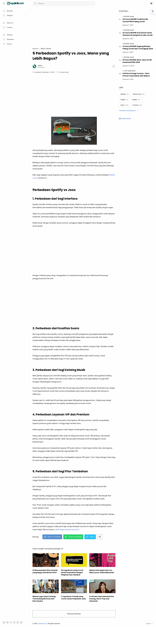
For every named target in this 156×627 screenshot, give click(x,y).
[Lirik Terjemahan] (129, 71)
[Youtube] (14, 622)
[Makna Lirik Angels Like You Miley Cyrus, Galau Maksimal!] (102, 560)
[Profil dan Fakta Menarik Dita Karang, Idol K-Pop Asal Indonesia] (102, 586)
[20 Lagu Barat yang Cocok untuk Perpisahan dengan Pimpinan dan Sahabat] (74, 560)
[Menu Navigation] (4, 3)
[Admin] (40, 65)
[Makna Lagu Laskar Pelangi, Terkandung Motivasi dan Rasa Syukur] (46, 586)
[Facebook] (4, 622)
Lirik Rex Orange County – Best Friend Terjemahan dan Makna (136, 74)
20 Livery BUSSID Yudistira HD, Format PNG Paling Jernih (135, 20)
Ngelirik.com (42, 623)
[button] (151, 3)
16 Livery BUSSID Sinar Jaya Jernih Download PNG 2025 (137, 61)
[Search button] (35, 3)
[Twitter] (11, 622)
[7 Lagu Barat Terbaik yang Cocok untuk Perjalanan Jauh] (74, 586)
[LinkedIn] (18, 622)
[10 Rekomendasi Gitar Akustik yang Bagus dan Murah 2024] (46, 560)
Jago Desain (75, 623)
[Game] (132, 16)
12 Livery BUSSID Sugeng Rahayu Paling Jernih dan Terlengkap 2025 (138, 47)
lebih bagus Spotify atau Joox (66, 529)
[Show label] (128, 110)
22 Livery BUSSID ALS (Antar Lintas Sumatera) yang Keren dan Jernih (138, 34)
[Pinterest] (21, 622)
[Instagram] (7, 622)
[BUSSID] (127, 16)
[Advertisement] (74, 26)
